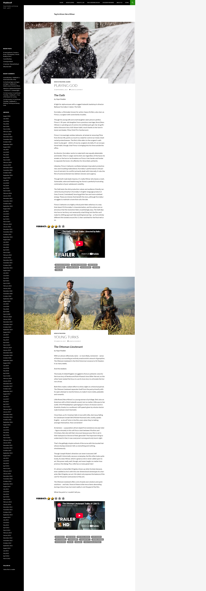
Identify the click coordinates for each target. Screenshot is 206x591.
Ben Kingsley (60, 537)
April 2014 (6, 497)
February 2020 (7, 317)
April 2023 (6, 219)
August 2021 (6, 270)
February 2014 (7, 502)
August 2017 (6, 394)
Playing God (65, 85)
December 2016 (7, 414)
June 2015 (6, 461)
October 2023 (7, 203)
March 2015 (6, 468)
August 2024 (6, 178)
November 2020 (7, 293)
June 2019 (6, 337)
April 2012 (6, 556)
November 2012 (7, 540)
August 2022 (6, 239)
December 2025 (7, 136)
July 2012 (6, 551)
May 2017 (6, 401)
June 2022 (6, 245)
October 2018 (7, 358)
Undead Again (16, 90)
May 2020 (6, 309)
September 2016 (8, 422)
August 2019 (6, 332)
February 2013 (7, 533)
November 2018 (7, 355)
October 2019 (7, 327)
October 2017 (7, 389)
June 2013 (6, 522)
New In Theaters (59, 82)
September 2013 (8, 515)
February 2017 (7, 409)
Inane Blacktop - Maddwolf (10, 77)
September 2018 (8, 360)
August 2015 (6, 455)
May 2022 (6, 247)
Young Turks (66, 337)
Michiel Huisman (98, 539)
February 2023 (7, 224)
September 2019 (8, 329)
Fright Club (80, 2)
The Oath (96, 267)
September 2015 (8, 453)
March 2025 (6, 160)
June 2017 (6, 399)
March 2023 (6, 221)
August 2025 (6, 147)
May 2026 (6, 124)
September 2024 (8, 175)
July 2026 (6, 118)
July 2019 (6, 335)
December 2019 (7, 322)
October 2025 (7, 142)
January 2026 (7, 134)
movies (70, 542)
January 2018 (7, 381)
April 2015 (6, 466)
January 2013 (7, 535)
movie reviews (85, 267)
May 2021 (6, 278)
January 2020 (7, 319)
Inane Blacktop (7, 59)
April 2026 (6, 126)
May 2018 (6, 371)
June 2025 (6, 152)
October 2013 (7, 512)
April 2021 (6, 281)
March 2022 (6, 252)
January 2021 (7, 288)
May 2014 (6, 494)
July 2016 (6, 427)
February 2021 (7, 286)
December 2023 (7, 198)
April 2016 (6, 435)
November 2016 (7, 417)
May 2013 (6, 525)
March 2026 (6, 129)
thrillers (59, 270)
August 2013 (6, 517)
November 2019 (7, 324)
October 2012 (7, 543)
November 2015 (7, 448)
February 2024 (7, 193)
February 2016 (7, 440)
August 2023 (6, 209)
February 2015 (7, 471)
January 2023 (7, 227)
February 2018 (7, 378)
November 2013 (7, 509)
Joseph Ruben (73, 539)
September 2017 (8, 391)
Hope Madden (60, 267)
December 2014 (7, 476)
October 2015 (7, 450)
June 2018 (6, 368)
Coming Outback (8, 61)
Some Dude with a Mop (9, 79)
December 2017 (7, 383)
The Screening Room (93, 2)
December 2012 (7, 538)
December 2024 (7, 167)
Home (61, 2)
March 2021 (6, 283)
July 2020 (6, 304)
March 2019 (6, 345)
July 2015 (6, 458)
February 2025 (7, 162)
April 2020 (6, 311)
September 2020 (8, 299)
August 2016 (6, 425)
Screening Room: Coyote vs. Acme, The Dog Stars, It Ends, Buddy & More (11, 54)
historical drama (83, 537)
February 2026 (7, 131)
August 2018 (6, 363)
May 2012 (6, 553)
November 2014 (7, 479)
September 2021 (8, 268)
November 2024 (7, 170)
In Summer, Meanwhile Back (11, 64)
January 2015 (7, 473)
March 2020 (6, 314)
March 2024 (6, 190)
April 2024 (6, 188)
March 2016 (6, 437)
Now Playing (70, 2)
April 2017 (6, 404)
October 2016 (7, 419)
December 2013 (7, 507)
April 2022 (6, 250)
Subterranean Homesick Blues (11, 86)
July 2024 (6, 180)
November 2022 (7, 232)
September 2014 (8, 484)
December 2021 (7, 260)
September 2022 (8, 237)
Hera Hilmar (93, 264)
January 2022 (7, 257)
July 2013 (6, 520)
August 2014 (6, 486)
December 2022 (7, 229)
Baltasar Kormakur (62, 264)
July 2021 (6, 273)
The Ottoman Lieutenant (93, 542)
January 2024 (7, 196)
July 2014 (6, 489)
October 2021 (7, 265)
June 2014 (6, 491)
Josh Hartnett (85, 539)
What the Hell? (7, 66)
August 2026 (6, 116)
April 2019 (6, 342)
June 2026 (6, 121)
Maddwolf (7, 2)
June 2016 (6, 430)
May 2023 (6, 216)
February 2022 (7, 255)
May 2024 (6, 185)
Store (127, 2)
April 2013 (6, 527)
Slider (68, 82)
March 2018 (6, 376)
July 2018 (6, 365)
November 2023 (7, 201)
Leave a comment (77, 89)
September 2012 (8, 545)
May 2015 (6, 463)
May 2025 (6, 154)
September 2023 (8, 206)
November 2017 (7, 386)
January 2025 (7, 165)
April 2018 (6, 373)
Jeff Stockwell (61, 539)
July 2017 (6, 396)
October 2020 (7, 296)
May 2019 (6, 340)
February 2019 (7, 347)
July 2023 (6, 211)
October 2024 (7, 172)
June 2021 (6, 275)
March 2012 (6, 558)
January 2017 (7, 412)
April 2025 (6, 157)
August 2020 (6, 301)
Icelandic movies (72, 267)
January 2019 (7, 350)
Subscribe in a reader (9, 569)
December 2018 (7, 353)
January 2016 (7, 443)
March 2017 (6, 407)
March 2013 (6, 530)
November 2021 (7, 263)
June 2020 (6, 306)
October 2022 (7, 234)
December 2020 (7, 291)
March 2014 (6, 499)
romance (79, 542)
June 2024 (6, 183)
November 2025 (7, 139)
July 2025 (6, 149)
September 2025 (8, 144)
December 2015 (7, 445)
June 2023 (6, 214)
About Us (119, 2)
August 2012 (6, 548)
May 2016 (6, 432)
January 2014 (7, 504)
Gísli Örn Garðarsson (79, 264)
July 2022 (6, 242)
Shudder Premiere (108, 2)
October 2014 (7, 481)
